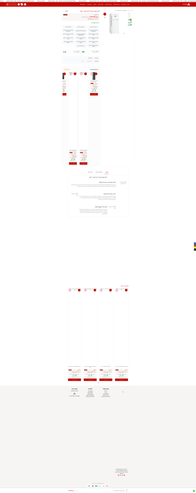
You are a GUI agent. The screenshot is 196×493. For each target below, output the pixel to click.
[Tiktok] (120, 475)
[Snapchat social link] (195, 247)
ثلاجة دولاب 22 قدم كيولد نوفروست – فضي (83, 150)
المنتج (129, 10)
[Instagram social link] (195, 245)
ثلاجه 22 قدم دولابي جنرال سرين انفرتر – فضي (62, 81)
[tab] (107, 172)
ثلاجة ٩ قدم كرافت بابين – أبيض (105, 366)
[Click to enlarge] (124, 33)
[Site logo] (186, 4)
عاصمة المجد (100, 483)
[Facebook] (124, 475)
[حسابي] (25, 4)
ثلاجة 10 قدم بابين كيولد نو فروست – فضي (94, 81)
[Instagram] (122, 475)
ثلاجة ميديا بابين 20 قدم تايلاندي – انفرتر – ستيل (90, 367)
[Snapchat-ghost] (118, 475)
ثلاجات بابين (82, 61)
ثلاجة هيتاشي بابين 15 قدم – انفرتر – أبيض (74, 366)
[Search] (18, 4)
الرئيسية (132, 10)
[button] (94, 94)
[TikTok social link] (195, 250)
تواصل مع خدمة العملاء (12, 4)
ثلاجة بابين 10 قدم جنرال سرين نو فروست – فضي (73, 150)
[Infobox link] (74, 394)
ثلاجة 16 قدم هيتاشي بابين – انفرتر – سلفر (121, 366)
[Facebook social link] (195, 243)
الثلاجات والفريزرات (89, 61)
